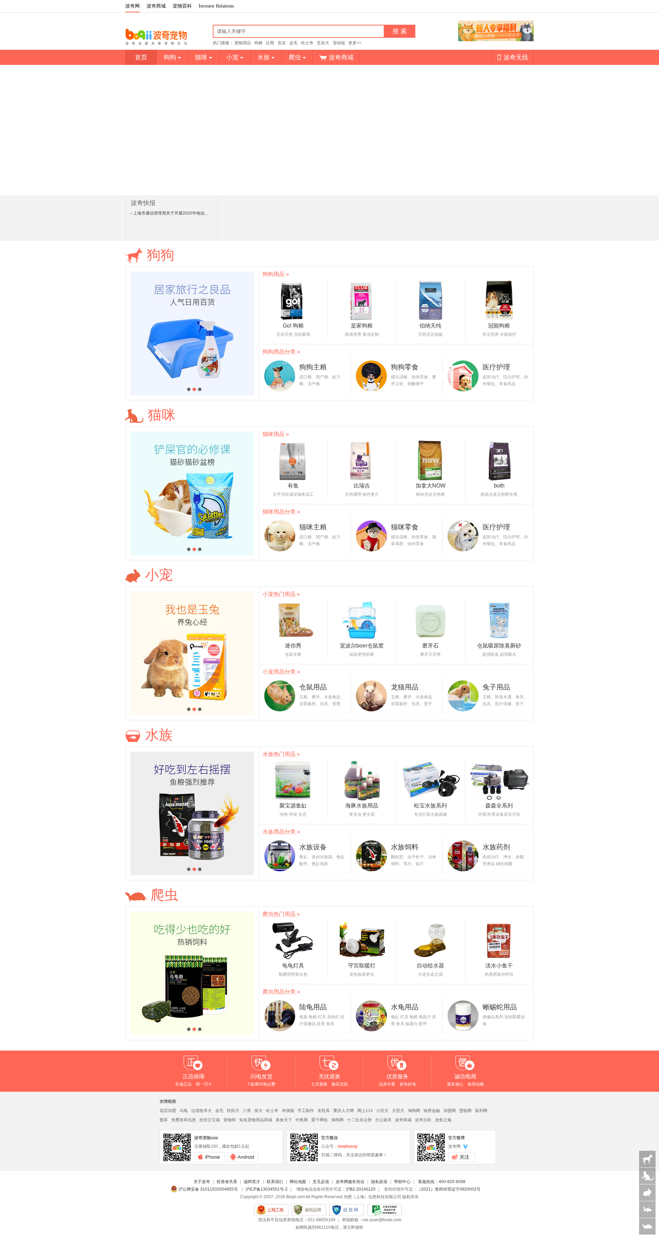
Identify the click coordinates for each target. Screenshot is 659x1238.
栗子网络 (319, 1119)
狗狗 (170, 57)
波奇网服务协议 (350, 1181)
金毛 (293, 43)
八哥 (247, 1110)
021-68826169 (321, 1219)
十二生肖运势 (359, 1119)
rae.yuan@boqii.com (381, 1219)
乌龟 (184, 1110)
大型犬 (398, 1110)
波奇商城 (156, 6)
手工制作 (306, 1110)
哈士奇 (307, 43)
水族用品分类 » (281, 832)
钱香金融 (432, 1110)
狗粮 (258, 43)
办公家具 (383, 1119)
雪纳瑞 (339, 43)
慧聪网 (465, 1110)
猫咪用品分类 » (281, 512)
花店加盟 (168, 1110)
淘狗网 (414, 1110)
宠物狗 (229, 1119)
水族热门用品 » (281, 754)
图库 (164, 1119)
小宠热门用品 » (281, 594)
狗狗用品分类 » (281, 352)
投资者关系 (227, 1181)
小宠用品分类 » (281, 672)
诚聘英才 (252, 1181)
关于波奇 (202, 1181)
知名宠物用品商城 (255, 1119)
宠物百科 (182, 6)
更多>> (354, 43)
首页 (141, 57)
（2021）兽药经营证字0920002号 (449, 1189)
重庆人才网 (343, 1110)
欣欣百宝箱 (209, 1119)
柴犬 (258, 1110)
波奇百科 (423, 1119)
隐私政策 (379, 1181)
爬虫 (295, 57)
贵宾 (282, 43)
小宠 (232, 57)
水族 (263, 57)
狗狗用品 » (276, 274)
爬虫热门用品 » (281, 914)
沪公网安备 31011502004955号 (208, 1189)
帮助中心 (402, 1181)
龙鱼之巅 (443, 1119)
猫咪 (201, 57)
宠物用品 (242, 43)
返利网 (481, 1110)
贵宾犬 (323, 43)
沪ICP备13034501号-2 (266, 1189)
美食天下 (284, 1119)
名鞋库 (323, 1110)
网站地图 (298, 1181)
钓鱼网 (302, 1119)
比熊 (270, 43)
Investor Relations (216, 6)
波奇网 (132, 6)
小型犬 (382, 1110)
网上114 (365, 1110)
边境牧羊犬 (201, 1110)
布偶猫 (288, 1110)
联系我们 (275, 1181)
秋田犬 (233, 1110)
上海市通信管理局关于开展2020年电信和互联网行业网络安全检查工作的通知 (204, 213)
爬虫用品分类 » (281, 992)
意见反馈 (321, 1181)
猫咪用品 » (276, 434)
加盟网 (449, 1110)
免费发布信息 (183, 1119)
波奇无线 (516, 57)
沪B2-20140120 (360, 1189)
